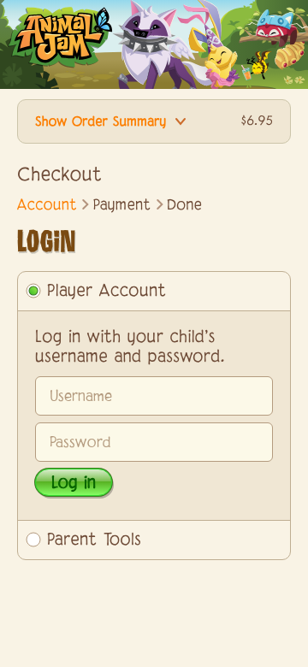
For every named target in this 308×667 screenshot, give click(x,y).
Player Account (107, 291)
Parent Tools (94, 540)
